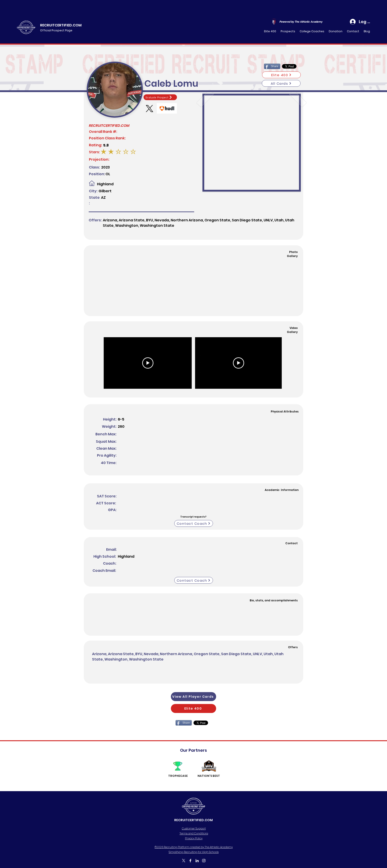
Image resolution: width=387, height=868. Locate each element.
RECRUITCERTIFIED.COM (61, 25)
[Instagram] (204, 860)
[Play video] (147, 363)
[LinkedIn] (197, 860)
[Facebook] (190, 860)
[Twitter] (183, 860)
